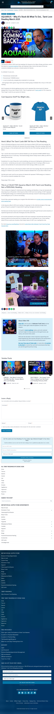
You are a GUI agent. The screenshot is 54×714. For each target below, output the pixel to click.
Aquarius (16, 10)
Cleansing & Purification (7, 512)
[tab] (24, 388)
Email (30, 423)
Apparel (3, 528)
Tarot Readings (10, 10)
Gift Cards (4, 540)
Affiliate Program (17, 701)
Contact (11, 701)
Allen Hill (8, 22)
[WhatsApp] (12, 28)
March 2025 (21, 312)
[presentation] (14, 368)
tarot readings (29, 330)
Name (4, 423)
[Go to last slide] (4, 374)
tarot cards (38, 90)
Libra (2, 482)
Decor (2, 531)
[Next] (50, 374)
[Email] (14, 28)
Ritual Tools (4, 514)
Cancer (3, 476)
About (7, 701)
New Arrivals (4, 507)
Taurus (3, 471)
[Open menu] (2, 2)
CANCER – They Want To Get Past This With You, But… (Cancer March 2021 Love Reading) (14, 379)
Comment (5, 405)
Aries (2, 469)
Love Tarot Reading (12, 312)
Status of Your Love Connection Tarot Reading (35, 312)
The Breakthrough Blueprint (8, 639)
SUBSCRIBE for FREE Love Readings (27, 457)
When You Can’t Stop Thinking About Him (12, 641)
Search (42, 7)
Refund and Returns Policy (42, 701)
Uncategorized (5, 542)
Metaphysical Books (6, 524)
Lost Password (5, 650)
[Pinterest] (7, 28)
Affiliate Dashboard (6, 656)
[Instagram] (22, 692)
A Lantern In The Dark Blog (8, 637)
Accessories (4, 538)
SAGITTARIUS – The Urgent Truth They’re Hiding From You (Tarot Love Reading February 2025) (40, 379)
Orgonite (3, 521)
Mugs (2, 533)
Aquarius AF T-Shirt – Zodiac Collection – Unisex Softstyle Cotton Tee (14, 126)
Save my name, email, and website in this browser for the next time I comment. (22, 426)
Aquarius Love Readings (12, 224)
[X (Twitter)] (25, 692)
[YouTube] (34, 692)
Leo (2, 478)
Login (2, 647)
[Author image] (3, 23)
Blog (5, 10)
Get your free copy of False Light (27, 343)
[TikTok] (31, 692)
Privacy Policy (25, 701)
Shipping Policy (32, 701)
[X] (5, 28)
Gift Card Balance (5, 654)
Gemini (3, 473)
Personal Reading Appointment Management (13, 652)
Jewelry (3, 517)
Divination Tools (5, 510)
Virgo (2, 480)
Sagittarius (4, 487)
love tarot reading (13, 66)
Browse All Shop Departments (9, 556)
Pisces (2, 494)
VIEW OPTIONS (16, 133)
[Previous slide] (3, 118)
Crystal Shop (4, 560)
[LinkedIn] (9, 28)
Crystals (3, 519)
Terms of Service (19, 703)
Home (2, 10)
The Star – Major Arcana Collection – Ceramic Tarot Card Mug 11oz (40, 126)
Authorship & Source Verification (31, 703)
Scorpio (3, 485)
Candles (3, 526)
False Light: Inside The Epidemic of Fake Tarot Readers (15, 632)
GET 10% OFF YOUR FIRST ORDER (27, 682)
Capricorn (3, 489)
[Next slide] (51, 118)
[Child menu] (51, 510)
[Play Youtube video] (27, 43)
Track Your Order (5, 659)
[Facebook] (2, 28)
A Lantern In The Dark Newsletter (9, 634)
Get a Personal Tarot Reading (9, 594)
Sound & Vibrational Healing (8, 535)
